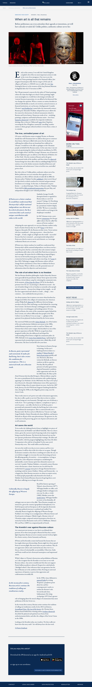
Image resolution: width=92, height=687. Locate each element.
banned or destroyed (21, 120)
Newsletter (65, 684)
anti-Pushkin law (27, 108)
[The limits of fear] (74, 238)
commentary (46, 218)
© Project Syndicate (21, 628)
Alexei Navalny (48, 353)
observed (53, 159)
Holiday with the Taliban (72, 218)
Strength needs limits (72, 316)
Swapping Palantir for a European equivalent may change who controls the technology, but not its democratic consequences (74, 196)
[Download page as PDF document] (63, 634)
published (40, 179)
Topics (5, 3)
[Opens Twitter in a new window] (69, 15)
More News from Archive (74, 287)
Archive (80, 684)
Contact (12, 684)
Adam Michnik (40, 322)
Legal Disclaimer (28, 684)
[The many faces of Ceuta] (74, 264)
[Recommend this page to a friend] (75, 15)
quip (40, 122)
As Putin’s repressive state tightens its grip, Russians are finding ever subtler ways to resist (74, 250)
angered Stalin (41, 580)
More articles (76, 95)
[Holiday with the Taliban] (74, 211)
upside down (41, 498)
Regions (12, 3)
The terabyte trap (70, 190)
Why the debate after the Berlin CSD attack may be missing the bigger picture (74, 169)
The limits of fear (70, 245)
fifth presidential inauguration (34, 188)
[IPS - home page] (46, 2)
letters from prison (43, 355)
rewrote (27, 469)
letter (42, 228)
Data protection (48, 684)
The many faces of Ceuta (73, 271)
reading (39, 353)
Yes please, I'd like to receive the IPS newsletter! (48, 670)
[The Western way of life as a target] (74, 156)
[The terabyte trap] (74, 183)
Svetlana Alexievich (48, 611)
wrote (53, 259)
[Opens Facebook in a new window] (72, 15)
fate (52, 84)
